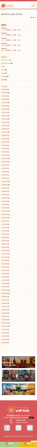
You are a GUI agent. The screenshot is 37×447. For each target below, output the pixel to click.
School (3, 76)
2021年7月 (4, 267)
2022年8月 (4, 224)
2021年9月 (4, 260)
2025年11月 (4, 119)
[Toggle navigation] (33, 5)
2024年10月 (4, 161)
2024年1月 (4, 178)
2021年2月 (4, 283)
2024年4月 (4, 175)
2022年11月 (4, 214)
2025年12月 (4, 115)
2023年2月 (4, 204)
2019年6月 (4, 329)
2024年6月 (4, 171)
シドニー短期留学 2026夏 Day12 (11, 40)
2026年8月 (4, 89)
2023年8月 (4, 184)
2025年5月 (4, 138)
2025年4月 (4, 142)
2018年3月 (4, 342)
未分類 (3, 79)
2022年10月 (4, 217)
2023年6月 (4, 191)
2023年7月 (4, 188)
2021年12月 (4, 250)
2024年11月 (4, 158)
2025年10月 (4, 122)
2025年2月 (4, 148)
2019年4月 (4, 333)
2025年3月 (4, 145)
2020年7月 (4, 300)
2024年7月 (4, 168)
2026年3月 (4, 106)
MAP (31, 417)
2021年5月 (4, 273)
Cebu (2, 73)
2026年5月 (4, 99)
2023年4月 (4, 198)
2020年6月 (4, 303)
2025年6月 (4, 135)
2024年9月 (4, 165)
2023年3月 (4, 201)
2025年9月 (4, 125)
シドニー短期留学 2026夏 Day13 (11, 35)
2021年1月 (4, 286)
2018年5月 (4, 339)
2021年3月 (4, 280)
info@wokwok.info (21, 422)
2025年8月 (4, 129)
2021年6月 (4, 270)
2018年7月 (4, 336)
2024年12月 (4, 155)
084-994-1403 (21, 420)
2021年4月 (4, 277)
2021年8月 (4, 263)
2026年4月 (4, 102)
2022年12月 (4, 211)
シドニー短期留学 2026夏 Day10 (11, 50)
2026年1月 (4, 112)
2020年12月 (4, 290)
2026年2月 (4, 109)
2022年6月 (4, 231)
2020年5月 (4, 306)
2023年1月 (4, 207)
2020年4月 (4, 309)
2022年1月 (4, 247)
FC (2, 66)
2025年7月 (4, 132)
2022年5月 (4, 234)
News (3, 69)
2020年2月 (4, 316)
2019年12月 (4, 323)
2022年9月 (4, 221)
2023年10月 (4, 181)
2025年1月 (4, 152)
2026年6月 (4, 96)
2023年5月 (4, 194)
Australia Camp (5, 63)
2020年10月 (4, 293)
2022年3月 (4, 240)
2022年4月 (4, 237)
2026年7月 (4, 92)
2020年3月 (4, 313)
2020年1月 (4, 319)
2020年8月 (4, 296)
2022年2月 (4, 244)
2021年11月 (4, 254)
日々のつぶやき (5, 60)
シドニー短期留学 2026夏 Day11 (11, 45)
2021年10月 (4, 257)
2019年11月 (4, 326)
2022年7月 (4, 227)
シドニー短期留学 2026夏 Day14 (11, 30)
